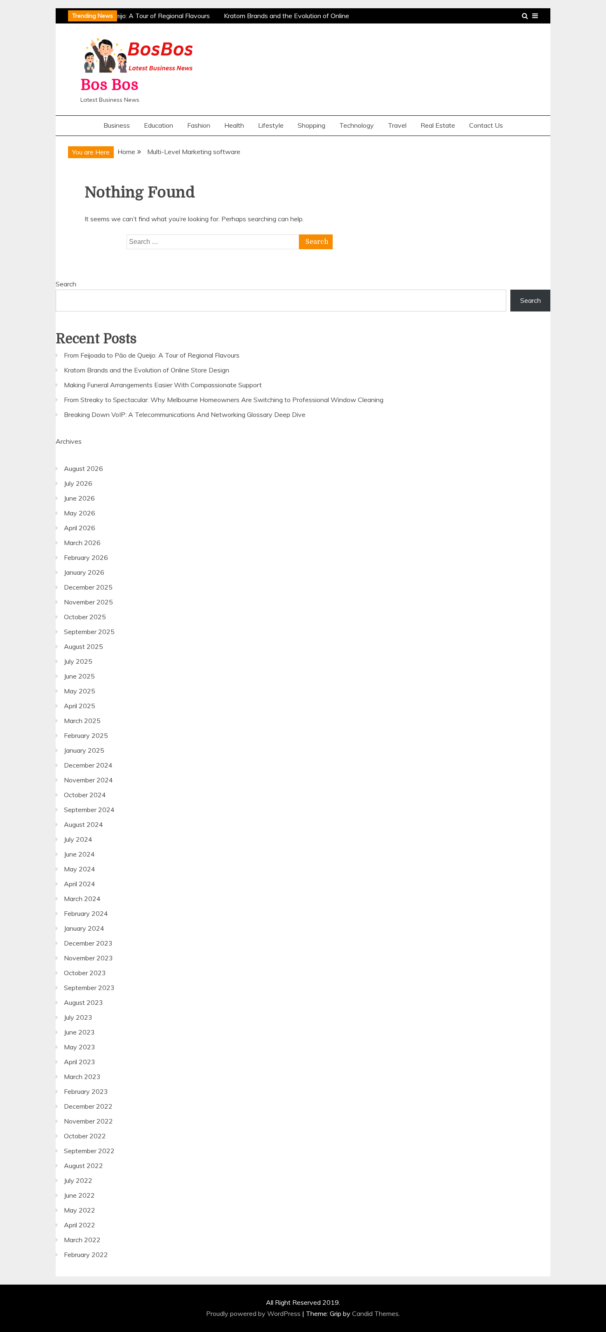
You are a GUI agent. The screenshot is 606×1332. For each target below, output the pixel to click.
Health (234, 125)
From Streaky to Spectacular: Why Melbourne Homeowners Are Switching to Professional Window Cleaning (223, 400)
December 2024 (88, 765)
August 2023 (83, 1002)
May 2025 (79, 691)
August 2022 (83, 1165)
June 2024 (79, 854)
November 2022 (88, 1121)
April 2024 (79, 884)
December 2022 (88, 1106)
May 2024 (79, 869)
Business (116, 125)
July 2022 (78, 1180)
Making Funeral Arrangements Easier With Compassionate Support (163, 385)
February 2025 (86, 735)
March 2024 (82, 898)
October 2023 (85, 973)
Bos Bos (109, 85)
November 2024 (88, 780)
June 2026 (79, 498)
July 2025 (78, 661)
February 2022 (86, 1254)
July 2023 (78, 1017)
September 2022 (89, 1151)
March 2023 (82, 1076)
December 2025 (88, 587)
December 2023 (88, 943)
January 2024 (84, 928)
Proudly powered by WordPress (254, 1313)
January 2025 (84, 750)
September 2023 (89, 987)
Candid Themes (375, 1313)
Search (66, 284)
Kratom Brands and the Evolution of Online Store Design (146, 370)
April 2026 (79, 528)
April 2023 (79, 1062)
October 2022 (85, 1136)
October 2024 (85, 795)
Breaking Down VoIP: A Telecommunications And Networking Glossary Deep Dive (184, 414)
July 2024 (78, 839)
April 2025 (79, 706)
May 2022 (79, 1210)
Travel (397, 125)
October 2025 (85, 617)
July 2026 (78, 483)
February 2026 (86, 557)
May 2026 (79, 513)
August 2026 (83, 468)
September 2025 (89, 631)
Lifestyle (271, 125)
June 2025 (79, 676)
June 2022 (79, 1195)
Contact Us (486, 125)
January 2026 (84, 572)
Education (158, 125)
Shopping (311, 125)
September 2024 (89, 809)
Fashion (198, 125)
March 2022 (82, 1240)
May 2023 (79, 1047)
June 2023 (79, 1032)
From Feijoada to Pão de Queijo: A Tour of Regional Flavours (120, 16)
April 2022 (79, 1225)
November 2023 (88, 958)
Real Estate (437, 125)
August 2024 (83, 824)
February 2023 (86, 1091)
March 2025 (82, 720)
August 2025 (83, 646)
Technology (356, 125)
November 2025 (88, 602)
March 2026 (82, 542)
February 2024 (86, 913)
